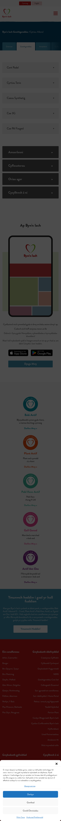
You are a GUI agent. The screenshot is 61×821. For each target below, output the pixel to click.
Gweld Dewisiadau (30, 810)
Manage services (29, 786)
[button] (56, 763)
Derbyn (30, 794)
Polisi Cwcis (21, 817)
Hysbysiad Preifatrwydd (34, 817)
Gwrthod (30, 802)
